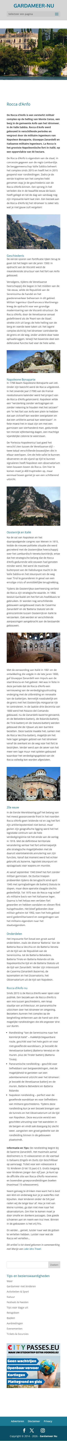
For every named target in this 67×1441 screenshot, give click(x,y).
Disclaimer (34, 1421)
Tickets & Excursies (18, 1334)
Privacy (48, 1421)
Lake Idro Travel (32, 1248)
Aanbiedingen (15, 1323)
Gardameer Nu (48, 1436)
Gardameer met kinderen (21, 1286)
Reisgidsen (13, 1312)
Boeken (11, 1318)
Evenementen (15, 1328)
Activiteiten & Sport (18, 1291)
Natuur (11, 1296)
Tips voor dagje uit (17, 1307)
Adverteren (17, 1421)
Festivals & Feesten (18, 1302)
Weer (10, 1281)
